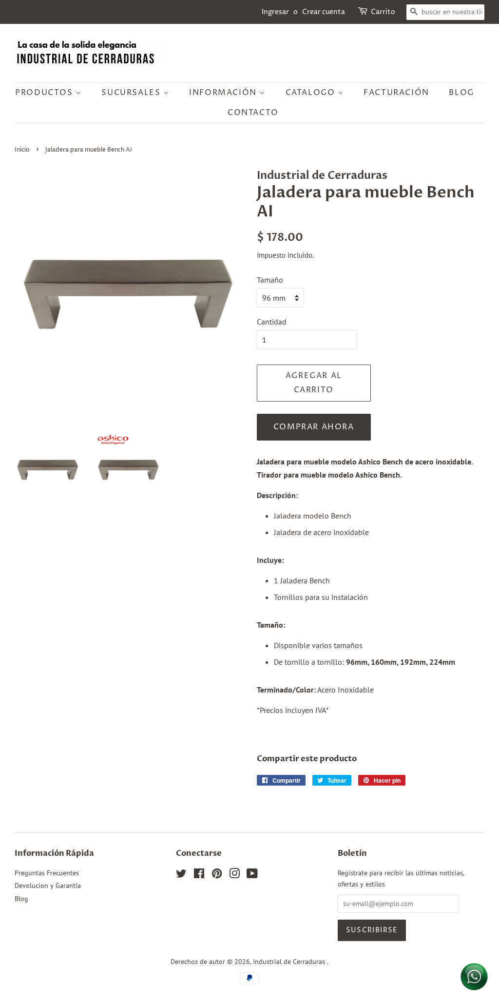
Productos (45, 92)
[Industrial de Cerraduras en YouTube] (252, 875)
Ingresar (275, 12)
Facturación (396, 92)
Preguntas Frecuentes (47, 872)
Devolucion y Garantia (48, 885)
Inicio (22, 150)
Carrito (383, 12)
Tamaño (270, 280)
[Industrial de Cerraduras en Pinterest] (216, 875)
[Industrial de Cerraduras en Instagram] (234, 875)
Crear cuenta (323, 12)
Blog (461, 92)
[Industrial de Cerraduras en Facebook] (199, 875)
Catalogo (312, 92)
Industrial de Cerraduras (290, 961)
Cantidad (272, 322)
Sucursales (132, 92)
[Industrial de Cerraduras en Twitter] (181, 875)
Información (224, 92)
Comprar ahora (313, 427)
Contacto (253, 112)
